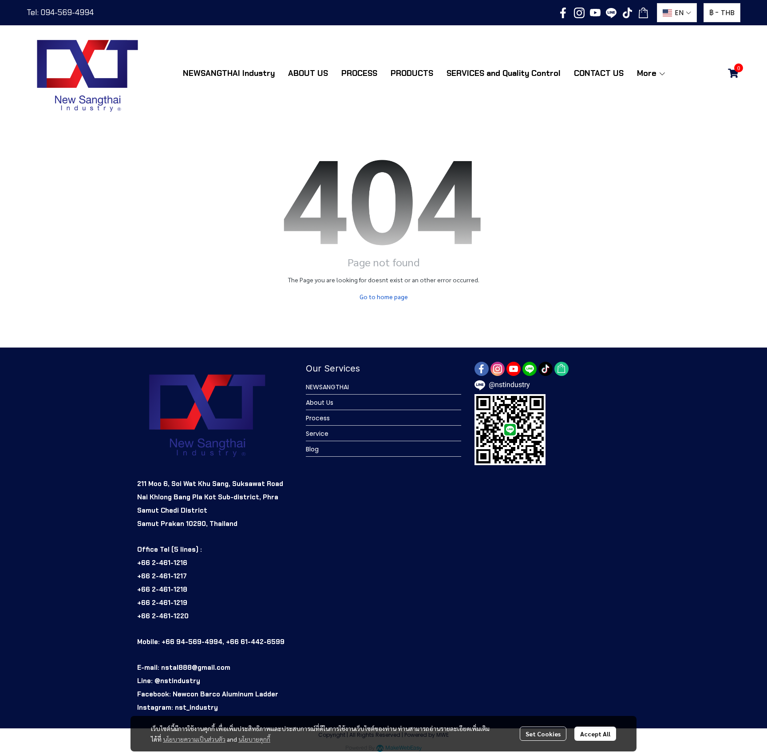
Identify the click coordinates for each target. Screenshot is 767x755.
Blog (312, 449)
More (648, 73)
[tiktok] (627, 13)
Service (317, 433)
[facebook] (563, 13)
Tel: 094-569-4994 (60, 12)
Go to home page (384, 296)
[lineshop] (643, 13)
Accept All (595, 734)
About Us (319, 402)
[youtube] (595, 13)
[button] (677, 12)
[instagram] (579, 13)
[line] (611, 13)
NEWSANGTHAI (327, 387)
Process (318, 418)
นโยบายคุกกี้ (254, 739)
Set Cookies (543, 734)
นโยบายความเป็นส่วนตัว (194, 739)
